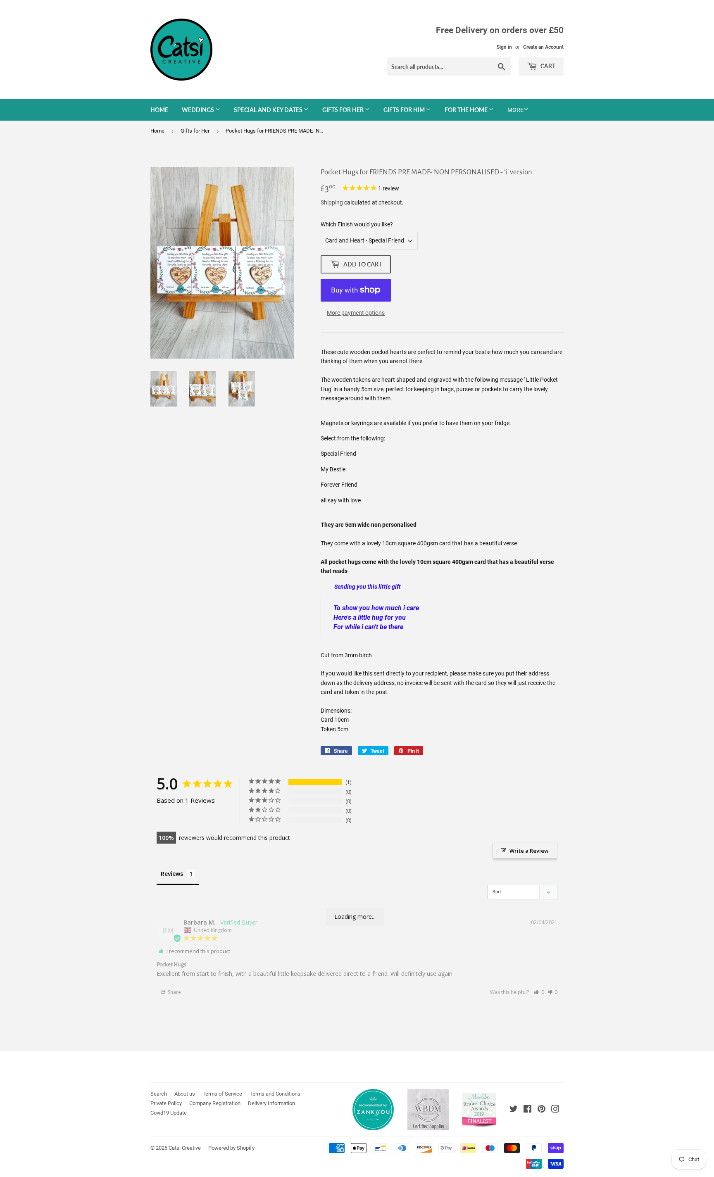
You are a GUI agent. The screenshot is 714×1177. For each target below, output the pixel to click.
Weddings (198, 109)
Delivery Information (271, 1103)
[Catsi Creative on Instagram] (555, 1110)
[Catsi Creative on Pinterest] (541, 1110)
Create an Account (543, 47)
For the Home (467, 109)
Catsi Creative (185, 1148)
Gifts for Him (404, 109)
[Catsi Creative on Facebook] (527, 1110)
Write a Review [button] (529, 850)
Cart (547, 65)
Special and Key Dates (269, 109)
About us (184, 1094)
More (515, 110)
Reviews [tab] (172, 873)
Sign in (504, 47)
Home (159, 109)
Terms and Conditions (275, 1094)
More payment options (356, 312)
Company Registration (214, 1103)
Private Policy (166, 1103)
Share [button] (174, 992)
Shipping (332, 202)
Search (158, 1094)
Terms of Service (222, 1094)
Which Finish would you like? (357, 224)
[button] (539, 992)
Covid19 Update (168, 1113)
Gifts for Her (343, 109)
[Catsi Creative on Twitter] (513, 1110)
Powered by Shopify (231, 1148)
